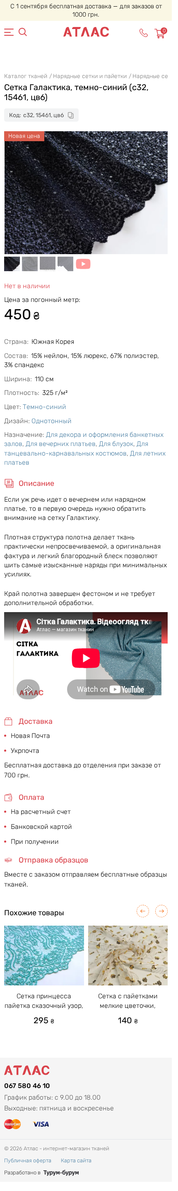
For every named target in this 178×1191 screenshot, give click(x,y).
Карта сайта (76, 1160)
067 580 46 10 (27, 1086)
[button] (143, 911)
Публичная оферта (27, 1160)
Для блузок (116, 444)
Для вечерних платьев (61, 444)
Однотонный (51, 421)
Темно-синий (44, 407)
